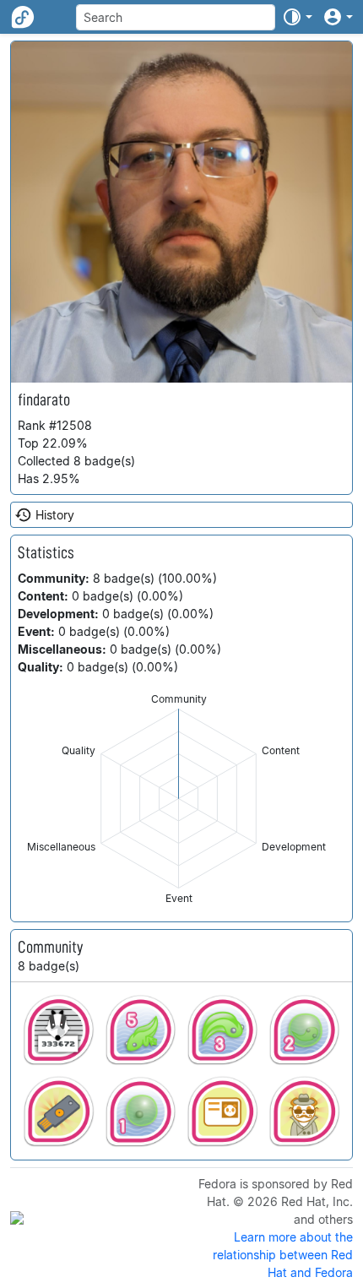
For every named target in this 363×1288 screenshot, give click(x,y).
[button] (297, 17)
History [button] (54, 515)
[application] (178, 798)
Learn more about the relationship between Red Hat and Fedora (283, 1255)
